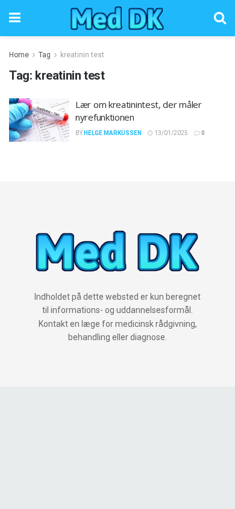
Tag (45, 55)
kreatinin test (82, 55)
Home (19, 55)
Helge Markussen (113, 133)
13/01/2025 (170, 133)
